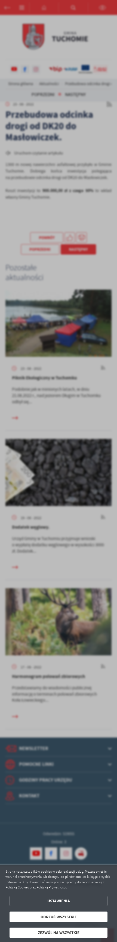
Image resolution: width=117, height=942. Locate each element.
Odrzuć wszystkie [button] (59, 917)
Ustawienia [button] (58, 901)
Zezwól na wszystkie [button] (58, 932)
